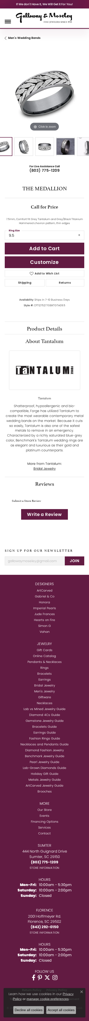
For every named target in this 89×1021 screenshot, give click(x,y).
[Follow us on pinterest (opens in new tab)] (40, 977)
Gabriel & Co (44, 596)
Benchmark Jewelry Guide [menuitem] (44, 756)
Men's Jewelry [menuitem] (44, 691)
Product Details (44, 328)
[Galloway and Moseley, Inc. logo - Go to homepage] (44, 18)
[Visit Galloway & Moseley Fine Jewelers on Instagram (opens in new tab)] (54, 977)
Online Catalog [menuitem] (44, 656)
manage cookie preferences (48, 999)
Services (44, 827)
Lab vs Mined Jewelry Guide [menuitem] (44, 709)
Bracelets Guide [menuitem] (44, 727)
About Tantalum (44, 340)
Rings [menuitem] (44, 668)
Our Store (44, 810)
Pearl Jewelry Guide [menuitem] (44, 762)
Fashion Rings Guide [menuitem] (44, 738)
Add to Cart (44, 248)
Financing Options (44, 822)
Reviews (44, 483)
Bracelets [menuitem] (44, 674)
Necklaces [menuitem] (44, 703)
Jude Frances (44, 614)
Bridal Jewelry (44, 468)
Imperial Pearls (44, 608)
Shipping (24, 283)
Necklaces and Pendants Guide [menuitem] (44, 744)
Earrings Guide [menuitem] (44, 733)
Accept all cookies (61, 1010)
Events (44, 816)
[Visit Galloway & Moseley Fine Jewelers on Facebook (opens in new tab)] (33, 977)
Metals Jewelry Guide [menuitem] (44, 780)
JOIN (74, 561)
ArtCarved (44, 590)
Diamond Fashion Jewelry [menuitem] (44, 750)
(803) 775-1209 (44, 170)
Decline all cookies (28, 1010)
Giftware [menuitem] (44, 697)
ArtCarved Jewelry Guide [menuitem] (44, 786)
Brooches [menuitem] (44, 791)
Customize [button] (44, 262)
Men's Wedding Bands (24, 38)
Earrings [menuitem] (44, 680)
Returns (65, 283)
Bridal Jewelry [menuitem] (44, 685)
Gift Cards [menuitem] (44, 650)
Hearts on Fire (44, 620)
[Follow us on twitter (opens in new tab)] (47, 977)
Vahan (45, 632)
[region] (44, 92)
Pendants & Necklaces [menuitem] (45, 662)
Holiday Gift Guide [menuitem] (44, 774)
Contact (44, 833)
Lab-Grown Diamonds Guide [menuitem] (44, 768)
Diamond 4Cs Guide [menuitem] (44, 715)
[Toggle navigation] (8, 21)
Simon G (44, 626)
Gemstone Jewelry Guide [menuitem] (45, 721)
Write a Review (44, 514)
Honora (44, 602)
